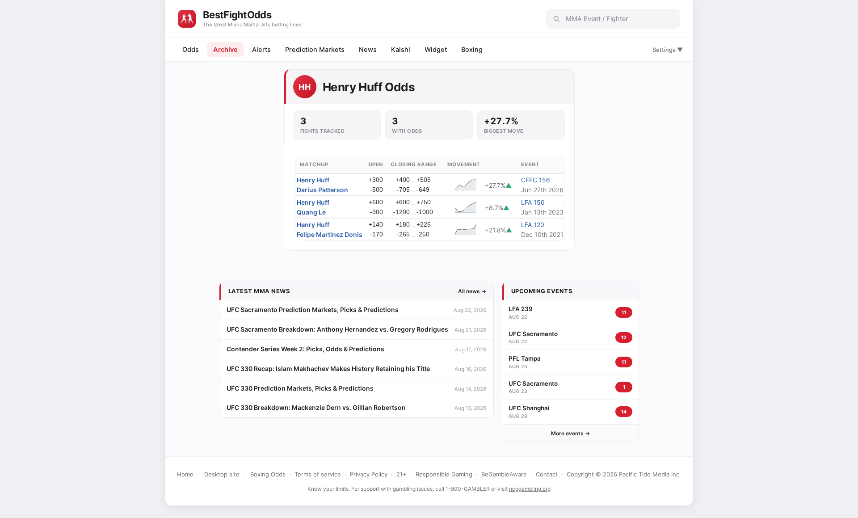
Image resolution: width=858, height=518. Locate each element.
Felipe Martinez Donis (329, 234)
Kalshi (400, 50)
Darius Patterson (322, 190)
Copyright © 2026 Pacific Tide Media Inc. (624, 474)
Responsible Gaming (444, 474)
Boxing (472, 50)
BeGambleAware (504, 474)
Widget (436, 50)
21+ (401, 474)
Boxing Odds (268, 474)
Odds (190, 50)
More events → (570, 433)
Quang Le (311, 212)
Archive (225, 50)
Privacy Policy (368, 474)
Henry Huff (313, 180)
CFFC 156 (535, 180)
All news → (472, 291)
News (368, 50)
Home (185, 474)
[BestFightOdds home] (187, 19)
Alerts (261, 50)
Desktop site (222, 474)
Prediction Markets (315, 50)
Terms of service (317, 474)
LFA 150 (533, 202)
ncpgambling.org (530, 488)
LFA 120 (532, 224)
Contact (547, 474)
